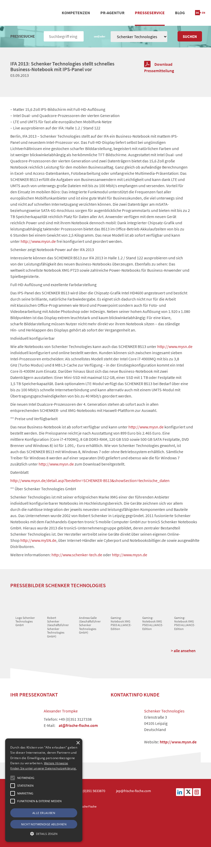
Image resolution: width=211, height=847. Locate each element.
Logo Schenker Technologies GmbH (25, 621)
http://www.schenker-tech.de (76, 554)
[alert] (43, 790)
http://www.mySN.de (38, 540)
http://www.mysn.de (38, 241)
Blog (180, 12)
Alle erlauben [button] (43, 813)
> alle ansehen (183, 650)
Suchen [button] (190, 36)
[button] (12, 778)
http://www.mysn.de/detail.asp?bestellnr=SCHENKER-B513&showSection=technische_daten (90, 480)
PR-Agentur (112, 12)
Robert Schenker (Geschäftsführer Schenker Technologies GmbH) (58, 627)
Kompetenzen (76, 12)
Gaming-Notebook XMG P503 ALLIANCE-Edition (121, 623)
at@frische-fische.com (78, 725)
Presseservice (150, 12)
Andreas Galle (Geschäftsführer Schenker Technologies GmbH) (90, 625)
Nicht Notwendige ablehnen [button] (43, 824)
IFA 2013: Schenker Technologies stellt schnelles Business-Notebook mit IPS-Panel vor (62, 66)
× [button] (78, 743)
